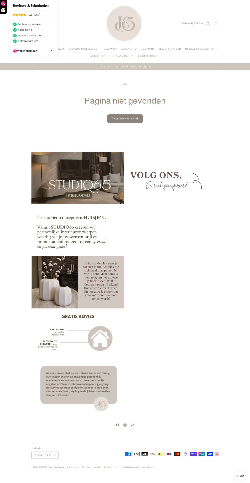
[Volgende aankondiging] (217, 66)
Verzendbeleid (148, 467)
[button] (84, 48)
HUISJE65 (43, 467)
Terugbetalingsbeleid (130, 467)
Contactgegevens (111, 467)
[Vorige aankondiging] (32, 66)
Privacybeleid (73, 467)
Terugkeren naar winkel (125, 118)
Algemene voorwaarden (91, 467)
